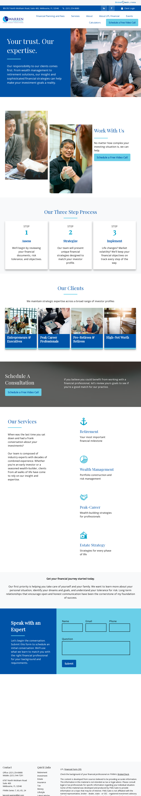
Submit (69, 663)
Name (65, 621)
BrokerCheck (123, 774)
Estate (40, 779)
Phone (113, 621)
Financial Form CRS (73, 769)
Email (89, 621)
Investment (42, 775)
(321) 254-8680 (72, 8)
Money (40, 789)
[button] (50, 16)
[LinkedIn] (104, 8)
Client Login (129, 8)
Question (67, 639)
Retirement (42, 772)
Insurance (41, 782)
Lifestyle (41, 792)
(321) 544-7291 (16, 775)
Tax (39, 785)
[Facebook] (112, 8)
